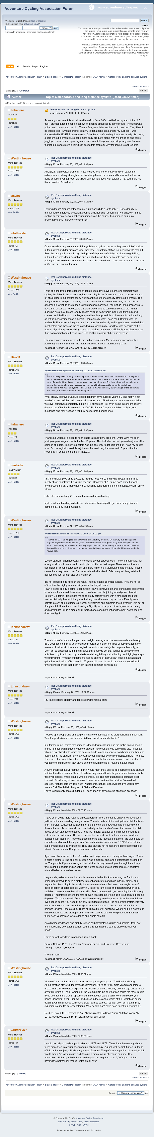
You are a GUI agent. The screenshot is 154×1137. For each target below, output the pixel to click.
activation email (31, 24)
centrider (17, 465)
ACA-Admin (99, 77)
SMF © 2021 (76, 1122)
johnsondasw (20, 627)
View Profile (13, 127)
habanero (17, 110)
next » (146, 86)
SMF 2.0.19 (63, 1122)
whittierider (19, 233)
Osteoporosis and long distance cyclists (73, 109)
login (32, 21)
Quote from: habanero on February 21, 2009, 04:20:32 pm (73, 534)
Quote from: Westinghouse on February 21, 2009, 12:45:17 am (75, 371)
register (41, 21)
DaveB (15, 195)
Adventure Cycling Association (89, 1118)
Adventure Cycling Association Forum (39, 8)
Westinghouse (21, 158)
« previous (137, 86)
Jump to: (113, 1093)
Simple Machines (91, 1122)
